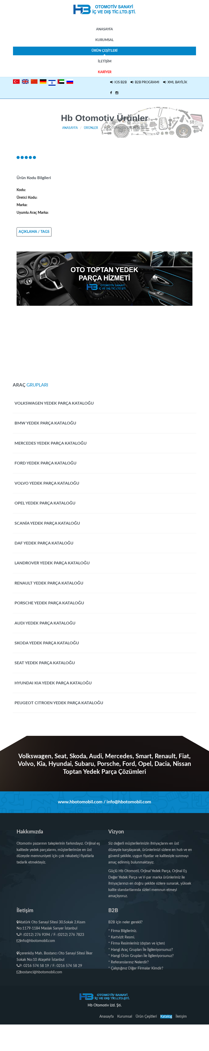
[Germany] (43, 81)
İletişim (104, 61)
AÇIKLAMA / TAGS (34, 232)
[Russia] (69, 81)
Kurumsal (104, 40)
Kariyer (104, 72)
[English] (25, 81)
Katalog (166, 1016)
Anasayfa (104, 29)
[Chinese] (34, 81)
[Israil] (52, 82)
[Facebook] (111, 93)
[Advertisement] (104, 341)
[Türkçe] (16, 81)
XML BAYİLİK (176, 82)
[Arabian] (60, 81)
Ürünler (91, 127)
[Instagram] (117, 93)
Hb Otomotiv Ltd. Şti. (105, 1005)
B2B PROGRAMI (146, 82)
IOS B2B (120, 82)
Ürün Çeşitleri (104, 50)
